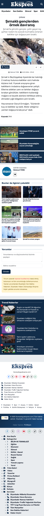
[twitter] (13, 431)
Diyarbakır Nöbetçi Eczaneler (14, 383)
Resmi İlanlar (16, 455)
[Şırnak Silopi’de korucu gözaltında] (32, 192)
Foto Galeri (12, 468)
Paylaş (6, 67)
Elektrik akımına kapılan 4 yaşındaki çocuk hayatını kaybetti (32, 221)
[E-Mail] (15, 174)
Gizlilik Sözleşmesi (18, 407)
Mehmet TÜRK (14, 72)
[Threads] (31, 376)
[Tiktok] (27, 376)
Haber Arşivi (8, 399)
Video (9, 471)
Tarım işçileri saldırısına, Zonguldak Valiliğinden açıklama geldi (10, 200)
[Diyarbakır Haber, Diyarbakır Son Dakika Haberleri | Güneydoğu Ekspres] (22, 4)
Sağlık (13, 457)
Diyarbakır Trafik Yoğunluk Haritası (16, 390)
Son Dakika (18, 11)
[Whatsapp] (35, 376)
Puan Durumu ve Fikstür (13, 392)
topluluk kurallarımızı (22, 279)
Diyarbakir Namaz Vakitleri (13, 388)
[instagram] (18, 431)
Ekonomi (14, 447)
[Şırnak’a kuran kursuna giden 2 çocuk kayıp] (11, 232)
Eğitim (13, 444)
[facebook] (7, 431)
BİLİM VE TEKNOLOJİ (19, 442)
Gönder (6, 272)
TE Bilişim (27, 425)
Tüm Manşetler (9, 395)
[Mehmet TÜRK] (7, 171)
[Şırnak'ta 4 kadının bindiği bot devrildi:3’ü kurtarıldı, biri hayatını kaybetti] (11, 212)
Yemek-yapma (16, 463)
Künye (39, 407)
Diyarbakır (6, 11)
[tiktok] (35, 431)
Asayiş (23, 405)
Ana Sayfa (11, 436)
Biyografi (11, 481)
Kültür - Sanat (34, 405)
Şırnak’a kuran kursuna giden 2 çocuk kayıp (10, 240)
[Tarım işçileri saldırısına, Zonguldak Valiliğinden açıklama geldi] (11, 192)
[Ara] (42, 4)
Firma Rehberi (13, 476)
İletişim (31, 407)
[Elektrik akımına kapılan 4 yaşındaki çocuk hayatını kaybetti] (32, 212)
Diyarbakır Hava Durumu (13, 385)
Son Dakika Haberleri (11, 397)
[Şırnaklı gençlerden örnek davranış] (22, 51)
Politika (6, 407)
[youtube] (24, 431)
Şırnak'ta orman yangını (31, 239)
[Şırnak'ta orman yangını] (32, 232)
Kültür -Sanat (16, 452)
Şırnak (22, 17)
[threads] (40, 431)
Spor (36, 11)
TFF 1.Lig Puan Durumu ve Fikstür (25, 505)
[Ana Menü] (2, 4)
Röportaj (11, 479)
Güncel (28, 11)
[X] (12, 376)
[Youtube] (24, 376)
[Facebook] (8, 376)
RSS (5, 418)
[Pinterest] (16, 376)
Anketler (11, 484)
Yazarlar (11, 473)
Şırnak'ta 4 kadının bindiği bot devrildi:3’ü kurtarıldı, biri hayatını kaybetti (11, 221)
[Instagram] (20, 376)
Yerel (12, 465)
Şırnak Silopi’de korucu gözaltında (31, 200)
